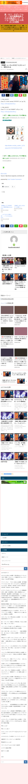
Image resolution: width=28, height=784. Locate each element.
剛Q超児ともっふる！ (6, 742)
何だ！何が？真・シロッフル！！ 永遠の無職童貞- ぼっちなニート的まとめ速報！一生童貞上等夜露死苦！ (13, 633)
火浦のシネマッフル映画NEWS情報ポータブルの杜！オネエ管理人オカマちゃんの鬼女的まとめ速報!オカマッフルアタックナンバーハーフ (13, 665)
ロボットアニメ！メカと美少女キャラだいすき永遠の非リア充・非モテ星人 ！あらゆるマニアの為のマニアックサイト (13, 647)
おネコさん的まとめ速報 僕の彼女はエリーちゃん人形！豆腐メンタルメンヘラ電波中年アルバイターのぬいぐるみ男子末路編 (13, 577)
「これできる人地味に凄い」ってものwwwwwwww (6, 216)
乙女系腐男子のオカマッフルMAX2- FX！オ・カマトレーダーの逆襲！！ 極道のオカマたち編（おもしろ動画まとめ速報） (13, 612)
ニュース (3, 62)
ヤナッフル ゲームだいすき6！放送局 (10, 745)
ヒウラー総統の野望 (6, 747)
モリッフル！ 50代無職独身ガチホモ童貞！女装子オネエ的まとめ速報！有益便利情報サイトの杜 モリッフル (14, 706)
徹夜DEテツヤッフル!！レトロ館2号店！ (11, 739)
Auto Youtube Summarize (15, 179)
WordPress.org (5, 564)
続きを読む (4, 173)
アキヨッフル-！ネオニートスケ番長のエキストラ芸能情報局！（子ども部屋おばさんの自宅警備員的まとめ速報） (13, 693)
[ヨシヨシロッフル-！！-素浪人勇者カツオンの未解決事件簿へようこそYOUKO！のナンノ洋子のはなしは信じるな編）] (13, 699)
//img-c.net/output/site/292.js (8, 111)
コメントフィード (6, 560)
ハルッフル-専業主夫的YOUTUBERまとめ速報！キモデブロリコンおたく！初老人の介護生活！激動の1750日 (13, 654)
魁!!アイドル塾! (5, 750)
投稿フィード (5, 557)
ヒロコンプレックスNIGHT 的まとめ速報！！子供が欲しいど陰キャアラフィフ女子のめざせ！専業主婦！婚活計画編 (13, 721)
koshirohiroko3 (14, 247)
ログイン (4, 553)
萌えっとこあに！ (5, 728)
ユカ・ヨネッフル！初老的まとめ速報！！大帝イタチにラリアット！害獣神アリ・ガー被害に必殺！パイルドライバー (13, 672)
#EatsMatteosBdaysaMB (12, 62)
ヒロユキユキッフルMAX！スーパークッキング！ (13, 736)
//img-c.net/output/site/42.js (8, 103)
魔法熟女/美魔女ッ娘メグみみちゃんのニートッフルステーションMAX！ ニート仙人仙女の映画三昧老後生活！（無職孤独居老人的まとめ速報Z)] (13, 605)
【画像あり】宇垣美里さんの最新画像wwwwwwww (6, 207)
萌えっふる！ (4, 725)
